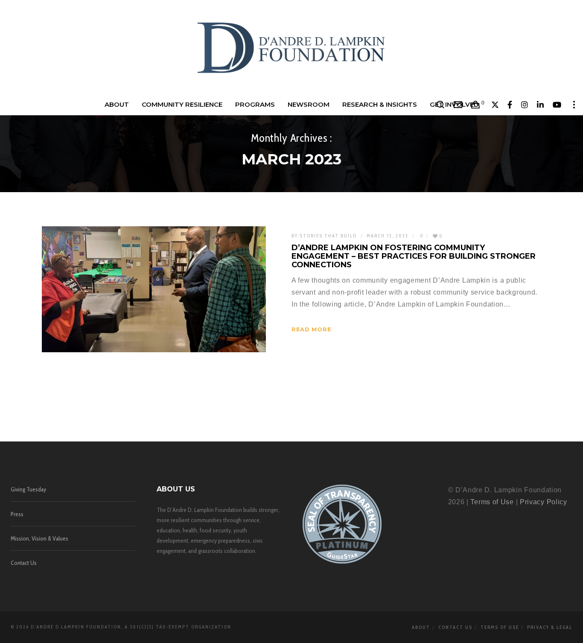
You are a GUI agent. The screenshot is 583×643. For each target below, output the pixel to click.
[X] (495, 104)
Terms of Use (491, 502)
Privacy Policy (543, 502)
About (421, 627)
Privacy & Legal (549, 627)
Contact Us (24, 563)
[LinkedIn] (540, 104)
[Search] (440, 104)
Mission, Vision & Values (39, 538)
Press (17, 514)
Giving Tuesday (28, 489)
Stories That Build (328, 236)
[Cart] (475, 104)
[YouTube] (557, 104)
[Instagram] (525, 104)
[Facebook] (510, 104)
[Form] (458, 104)
